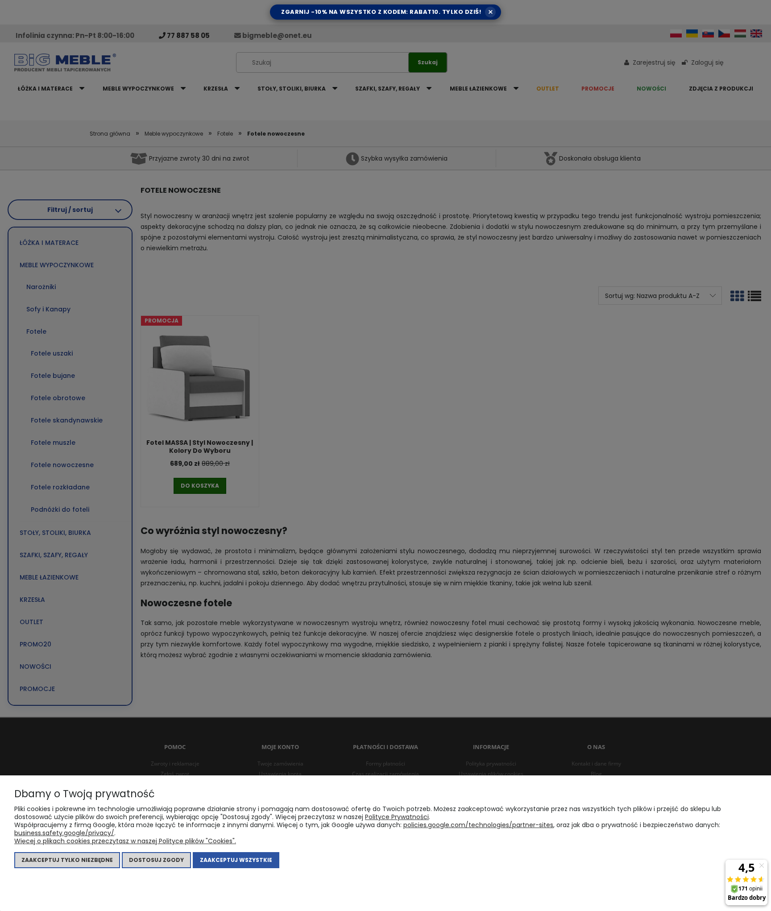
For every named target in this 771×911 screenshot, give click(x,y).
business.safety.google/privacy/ (64, 832)
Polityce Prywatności (397, 816)
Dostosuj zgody (156, 860)
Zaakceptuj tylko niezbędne (67, 860)
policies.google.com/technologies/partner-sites (478, 824)
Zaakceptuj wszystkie (236, 860)
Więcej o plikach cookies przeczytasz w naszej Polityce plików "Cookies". (125, 840)
